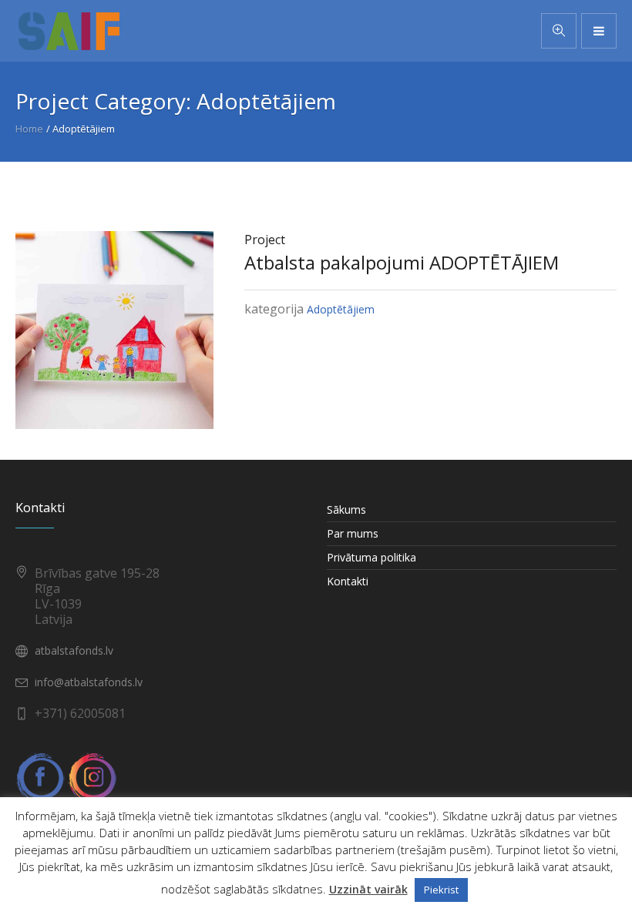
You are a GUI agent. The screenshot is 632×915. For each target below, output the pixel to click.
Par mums (352, 533)
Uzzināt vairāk (368, 889)
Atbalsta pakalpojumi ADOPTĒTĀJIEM (401, 262)
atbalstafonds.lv (74, 650)
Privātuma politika (371, 557)
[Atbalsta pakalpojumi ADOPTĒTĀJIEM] (114, 328)
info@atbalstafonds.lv (89, 682)
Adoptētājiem (341, 309)
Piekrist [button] (441, 890)
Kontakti (347, 581)
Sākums (346, 509)
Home (29, 129)
